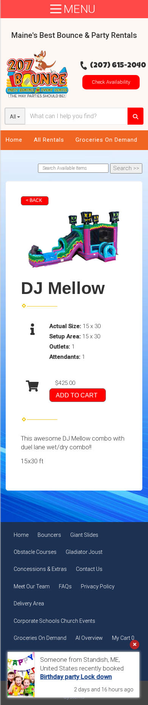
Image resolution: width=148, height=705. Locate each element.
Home (14, 139)
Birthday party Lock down (76, 676)
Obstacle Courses (35, 552)
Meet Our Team (32, 586)
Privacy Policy (98, 586)
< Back (34, 200)
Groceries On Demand (106, 139)
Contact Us (89, 569)
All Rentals (49, 139)
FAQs (65, 586)
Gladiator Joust (84, 552)
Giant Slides (84, 535)
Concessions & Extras (40, 569)
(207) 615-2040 (118, 66)
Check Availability (111, 82)
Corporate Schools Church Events (54, 621)
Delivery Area (29, 603)
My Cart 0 (123, 638)
